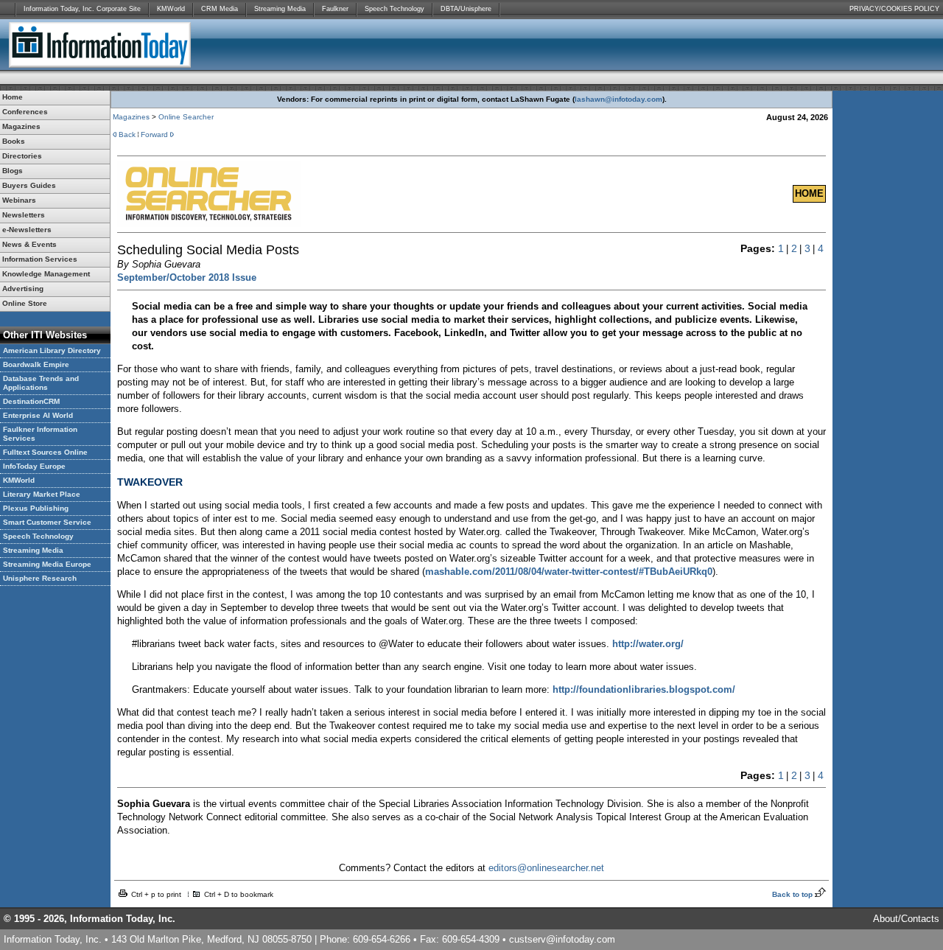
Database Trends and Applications (41, 382)
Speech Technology (394, 9)
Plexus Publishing (36, 508)
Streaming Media (280, 9)
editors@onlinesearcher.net (546, 867)
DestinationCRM (31, 401)
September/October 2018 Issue (186, 277)
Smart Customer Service (47, 522)
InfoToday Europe (34, 466)
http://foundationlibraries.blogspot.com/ (644, 689)
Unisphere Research (40, 578)
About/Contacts (906, 918)
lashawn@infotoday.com (618, 99)
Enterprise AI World (38, 415)
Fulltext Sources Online (45, 452)
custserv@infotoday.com (562, 939)
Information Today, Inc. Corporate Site (82, 9)
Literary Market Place (41, 494)
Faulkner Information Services (40, 433)
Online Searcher (186, 117)
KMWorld (171, 9)
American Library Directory (52, 350)
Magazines (131, 117)
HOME (809, 193)
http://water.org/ (648, 643)
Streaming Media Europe (47, 564)
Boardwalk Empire (36, 364)
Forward (154, 134)
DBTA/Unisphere (466, 9)
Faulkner (335, 9)
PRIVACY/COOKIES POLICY (894, 9)
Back (127, 134)
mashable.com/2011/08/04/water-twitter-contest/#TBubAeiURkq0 (568, 571)
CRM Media (219, 9)
